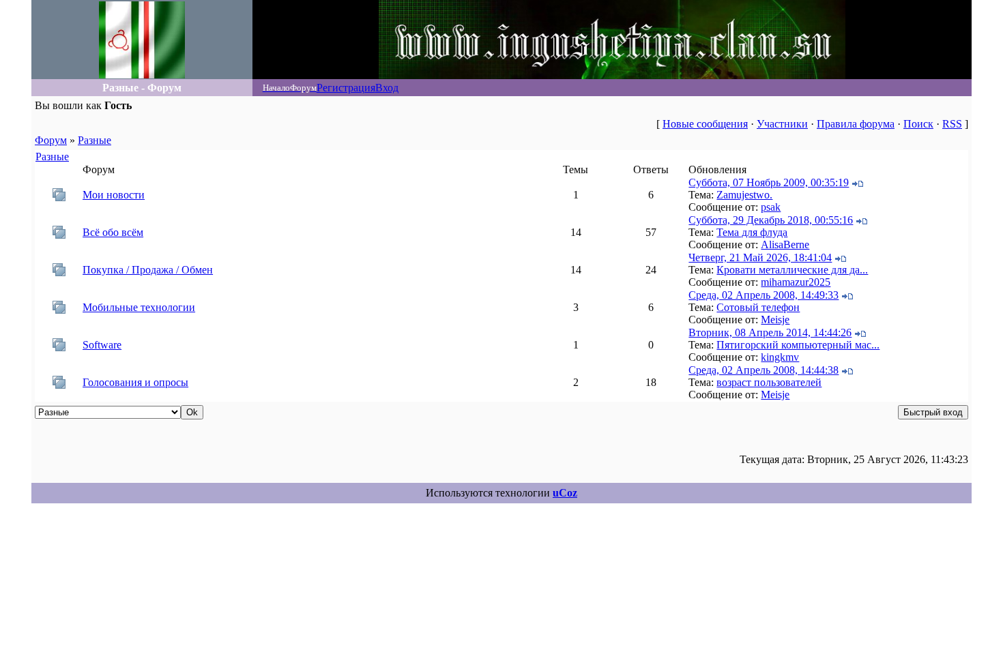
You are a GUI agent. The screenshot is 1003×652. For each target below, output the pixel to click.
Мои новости (114, 195)
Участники (782, 124)
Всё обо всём (113, 232)
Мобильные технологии (139, 307)
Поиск (918, 124)
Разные (94, 140)
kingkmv (780, 357)
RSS (952, 124)
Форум (51, 140)
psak (771, 207)
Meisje (775, 319)
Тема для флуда (751, 232)
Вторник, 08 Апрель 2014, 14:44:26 (770, 332)
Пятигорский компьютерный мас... (798, 345)
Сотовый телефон (758, 307)
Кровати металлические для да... (792, 270)
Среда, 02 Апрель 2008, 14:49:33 (763, 295)
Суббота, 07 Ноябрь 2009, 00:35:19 (768, 182)
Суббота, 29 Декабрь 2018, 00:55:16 (770, 220)
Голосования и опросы (135, 382)
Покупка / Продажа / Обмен (148, 270)
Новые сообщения (705, 124)
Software (102, 345)
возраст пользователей (769, 382)
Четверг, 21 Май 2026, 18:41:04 (760, 257)
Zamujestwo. (744, 195)
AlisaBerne (785, 244)
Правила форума (856, 124)
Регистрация (346, 87)
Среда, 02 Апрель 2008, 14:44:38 (763, 370)
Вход (386, 87)
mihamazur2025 (795, 282)
